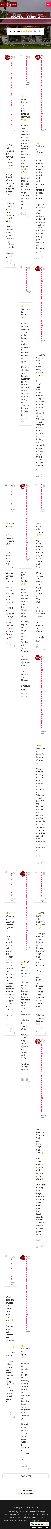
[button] (25, 31)
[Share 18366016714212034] (14, 265)
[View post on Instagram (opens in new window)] (13, 57)
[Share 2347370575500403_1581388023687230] (29, 216)
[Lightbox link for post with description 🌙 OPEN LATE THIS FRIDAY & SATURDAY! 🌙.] (40, 906)
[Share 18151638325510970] (45, 478)
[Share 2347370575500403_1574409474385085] (14, 1033)
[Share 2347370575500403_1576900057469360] (45, 649)
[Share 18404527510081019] (45, 866)
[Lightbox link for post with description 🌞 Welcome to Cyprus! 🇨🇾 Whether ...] (25, 1338)
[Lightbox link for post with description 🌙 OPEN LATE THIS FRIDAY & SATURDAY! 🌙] (25, 954)
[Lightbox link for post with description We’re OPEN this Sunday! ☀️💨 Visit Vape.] (25, 565)
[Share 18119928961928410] (29, 1469)
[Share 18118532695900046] (29, 1082)
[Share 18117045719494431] (45, 260)
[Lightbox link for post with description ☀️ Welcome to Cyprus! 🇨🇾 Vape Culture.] (40, 136)
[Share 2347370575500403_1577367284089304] (14, 646)
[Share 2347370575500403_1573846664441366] (14, 1417)
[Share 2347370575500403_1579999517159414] (29, 423)
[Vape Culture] (8, 4)
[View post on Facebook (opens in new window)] (28, 57)
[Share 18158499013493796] (45, 1249)
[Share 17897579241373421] (29, 698)
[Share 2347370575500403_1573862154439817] (45, 1033)
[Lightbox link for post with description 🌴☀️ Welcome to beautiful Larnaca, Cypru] (40, 738)
